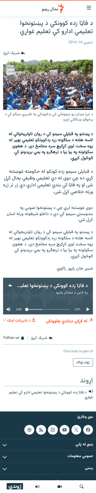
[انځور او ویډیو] (59, 486)
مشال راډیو (64, 293)
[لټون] (81, 486)
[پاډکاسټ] (29, 429)
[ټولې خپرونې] (37, 486)
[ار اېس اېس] (41, 429)
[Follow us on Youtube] (64, 429)
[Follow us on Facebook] (88, 429)
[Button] (14, 53)
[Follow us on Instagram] (53, 429)
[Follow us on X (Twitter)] (76, 429)
